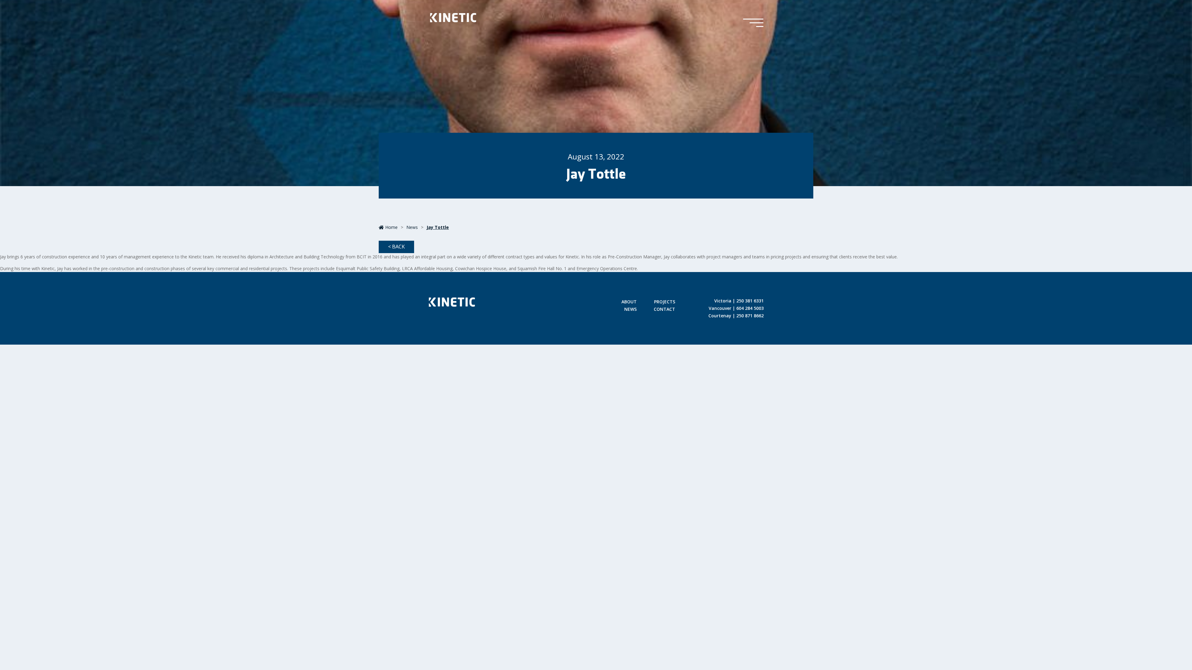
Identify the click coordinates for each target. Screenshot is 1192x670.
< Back (396, 246)
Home (391, 227)
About (629, 302)
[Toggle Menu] (753, 23)
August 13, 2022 (596, 156)
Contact (664, 309)
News (412, 227)
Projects (664, 302)
